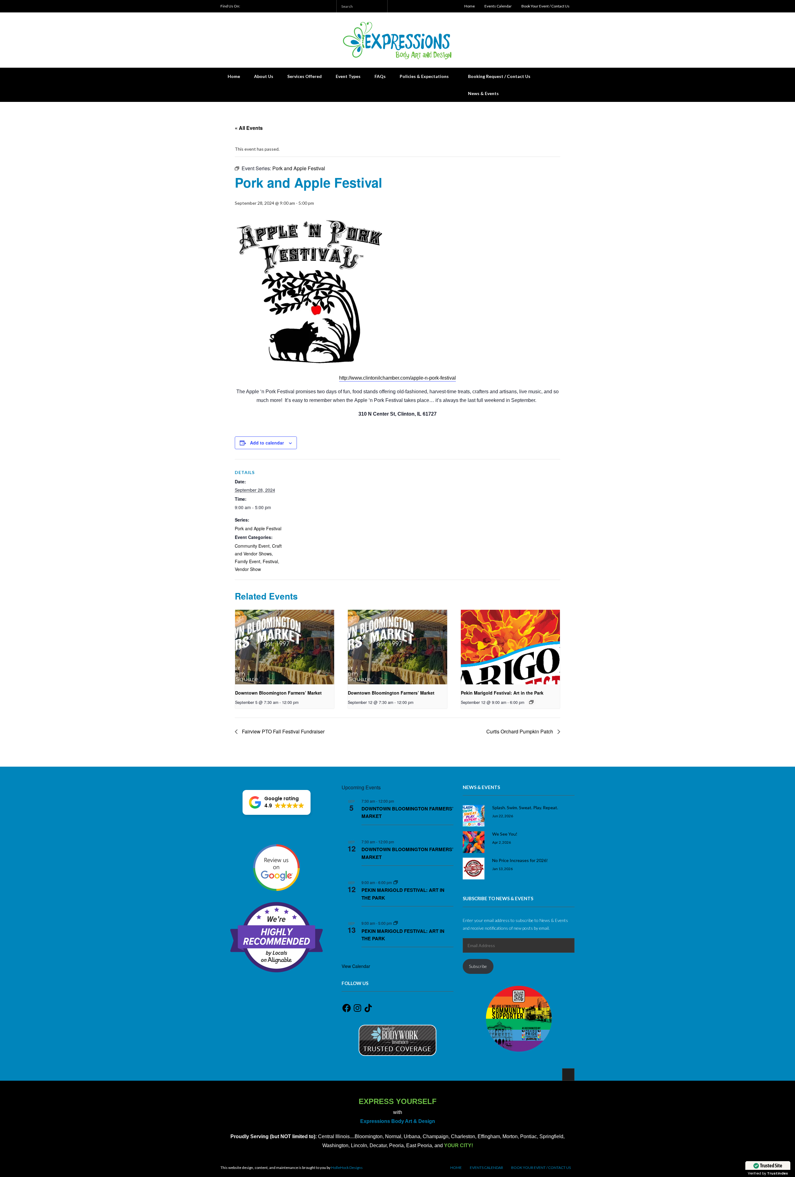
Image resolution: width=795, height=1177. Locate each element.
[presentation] (284, 647)
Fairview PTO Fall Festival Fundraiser (283, 731)
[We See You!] (473, 842)
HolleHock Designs (347, 1167)
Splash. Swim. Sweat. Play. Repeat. (525, 807)
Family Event (247, 561)
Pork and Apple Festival (258, 528)
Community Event (252, 546)
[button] (277, 802)
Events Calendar (498, 6)
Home (469, 6)
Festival (270, 561)
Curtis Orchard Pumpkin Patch (520, 731)
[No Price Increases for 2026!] (473, 868)
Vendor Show (248, 569)
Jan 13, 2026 (502, 868)
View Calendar (356, 966)
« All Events (249, 127)
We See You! (504, 834)
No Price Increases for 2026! (520, 860)
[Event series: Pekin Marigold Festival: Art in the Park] (531, 702)
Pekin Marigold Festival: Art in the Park (502, 693)
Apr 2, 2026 (501, 842)
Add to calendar (267, 443)
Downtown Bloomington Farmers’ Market (278, 693)
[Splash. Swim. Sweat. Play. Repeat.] (473, 816)
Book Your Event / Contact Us (545, 6)
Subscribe (478, 966)
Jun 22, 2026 (502, 816)
